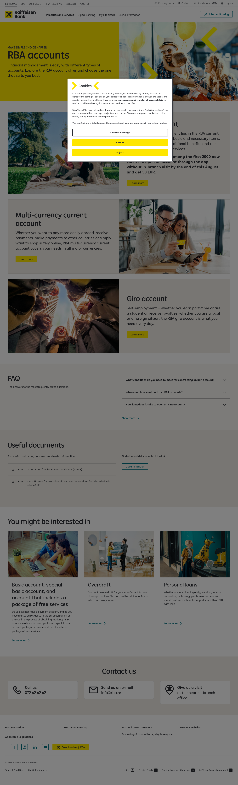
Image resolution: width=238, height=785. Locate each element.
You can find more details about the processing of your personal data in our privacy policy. (119, 123)
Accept (120, 142)
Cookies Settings (120, 132)
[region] (120, 120)
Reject (120, 152)
